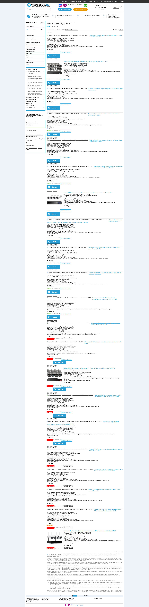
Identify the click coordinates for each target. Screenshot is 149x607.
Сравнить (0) (49, 32)
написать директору (80, 9)
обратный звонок (65, 9)
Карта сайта (36, 599)
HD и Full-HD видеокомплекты (34, 88)
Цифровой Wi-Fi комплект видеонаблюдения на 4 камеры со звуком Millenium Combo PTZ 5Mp (105, 323)
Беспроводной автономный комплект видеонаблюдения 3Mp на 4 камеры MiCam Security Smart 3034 (107, 510)
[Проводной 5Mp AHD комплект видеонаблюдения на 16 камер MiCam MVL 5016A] (65, 341)
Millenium (33, 39)
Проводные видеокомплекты (34, 93)
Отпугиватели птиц (30, 107)
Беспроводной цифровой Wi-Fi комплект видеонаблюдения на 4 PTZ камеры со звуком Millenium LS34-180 (90, 531)
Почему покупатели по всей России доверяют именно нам (34, 135)
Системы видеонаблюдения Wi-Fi (35, 85)
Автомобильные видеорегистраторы (34, 120)
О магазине (64, 1)
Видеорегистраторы (31, 99)
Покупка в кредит (98, 1)
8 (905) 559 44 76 (101, 6)
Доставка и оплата (87, 1)
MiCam (32, 37)
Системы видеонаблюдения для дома (36, 94)
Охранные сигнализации (31, 122)
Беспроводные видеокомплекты (35, 91)
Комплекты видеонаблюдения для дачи (35, 80)
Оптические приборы (31, 101)
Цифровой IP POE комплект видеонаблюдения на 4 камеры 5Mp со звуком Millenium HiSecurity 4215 (88, 193)
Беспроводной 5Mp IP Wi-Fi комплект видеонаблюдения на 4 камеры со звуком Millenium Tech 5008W (108, 470)
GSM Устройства (30, 105)
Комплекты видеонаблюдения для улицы (35, 83)
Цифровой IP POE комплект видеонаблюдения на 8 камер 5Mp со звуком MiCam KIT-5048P (86, 61)
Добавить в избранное (52, 58)
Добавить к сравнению (52, 59)
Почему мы (72, 1)
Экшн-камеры (29, 125)
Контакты (122, 1)
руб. (42, 29)
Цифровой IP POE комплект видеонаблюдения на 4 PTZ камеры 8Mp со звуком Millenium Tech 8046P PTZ (89, 368)
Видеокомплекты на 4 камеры (34, 89)
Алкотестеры (29, 103)
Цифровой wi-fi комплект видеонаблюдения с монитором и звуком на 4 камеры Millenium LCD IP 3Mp (108, 167)
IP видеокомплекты (32, 73)
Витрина (54, 29)
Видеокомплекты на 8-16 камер (35, 76)
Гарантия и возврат (108, 1)
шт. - (120, 7)
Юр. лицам (78, 1)
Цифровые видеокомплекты (34, 86)
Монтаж (116, 1)
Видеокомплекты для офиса (34, 74)
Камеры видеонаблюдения (32, 97)
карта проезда (73, 600)
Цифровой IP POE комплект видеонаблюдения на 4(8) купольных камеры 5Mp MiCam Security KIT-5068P (108, 395)
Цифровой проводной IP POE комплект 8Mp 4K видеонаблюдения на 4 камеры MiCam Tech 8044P (104, 298)
